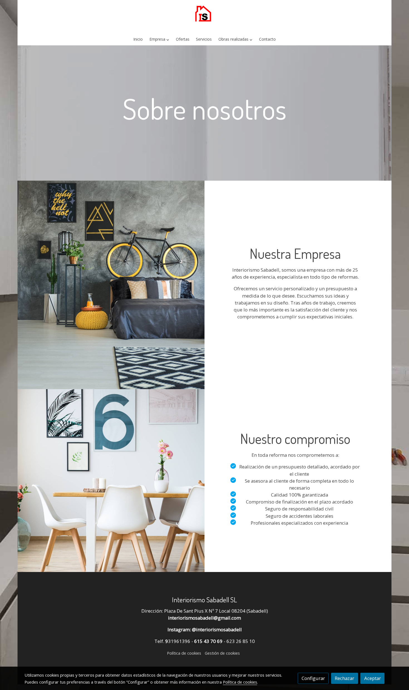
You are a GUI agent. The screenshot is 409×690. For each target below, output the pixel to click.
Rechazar (344, 678)
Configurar (313, 678)
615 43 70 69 (208, 641)
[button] (159, 39)
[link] (204, 17)
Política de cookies (184, 653)
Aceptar (372, 678)
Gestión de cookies (222, 653)
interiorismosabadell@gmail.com (204, 618)
